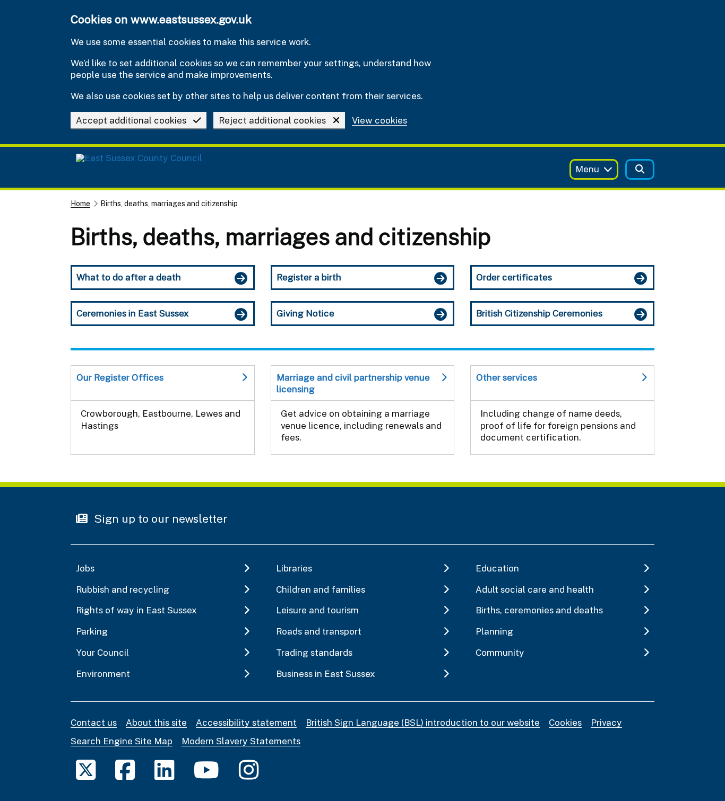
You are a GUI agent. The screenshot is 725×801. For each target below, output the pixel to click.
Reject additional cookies (272, 120)
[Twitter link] (86, 769)
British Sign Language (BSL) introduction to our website (423, 722)
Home (80, 203)
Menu (587, 168)
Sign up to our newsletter (159, 518)
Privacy (606, 722)
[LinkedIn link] (164, 769)
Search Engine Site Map (121, 740)
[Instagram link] (249, 769)
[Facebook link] (125, 769)
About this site (156, 722)
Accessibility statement (246, 722)
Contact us (94, 722)
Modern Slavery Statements (241, 740)
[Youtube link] (206, 769)
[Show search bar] (639, 169)
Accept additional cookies (131, 120)
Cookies (565, 722)
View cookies (379, 120)
